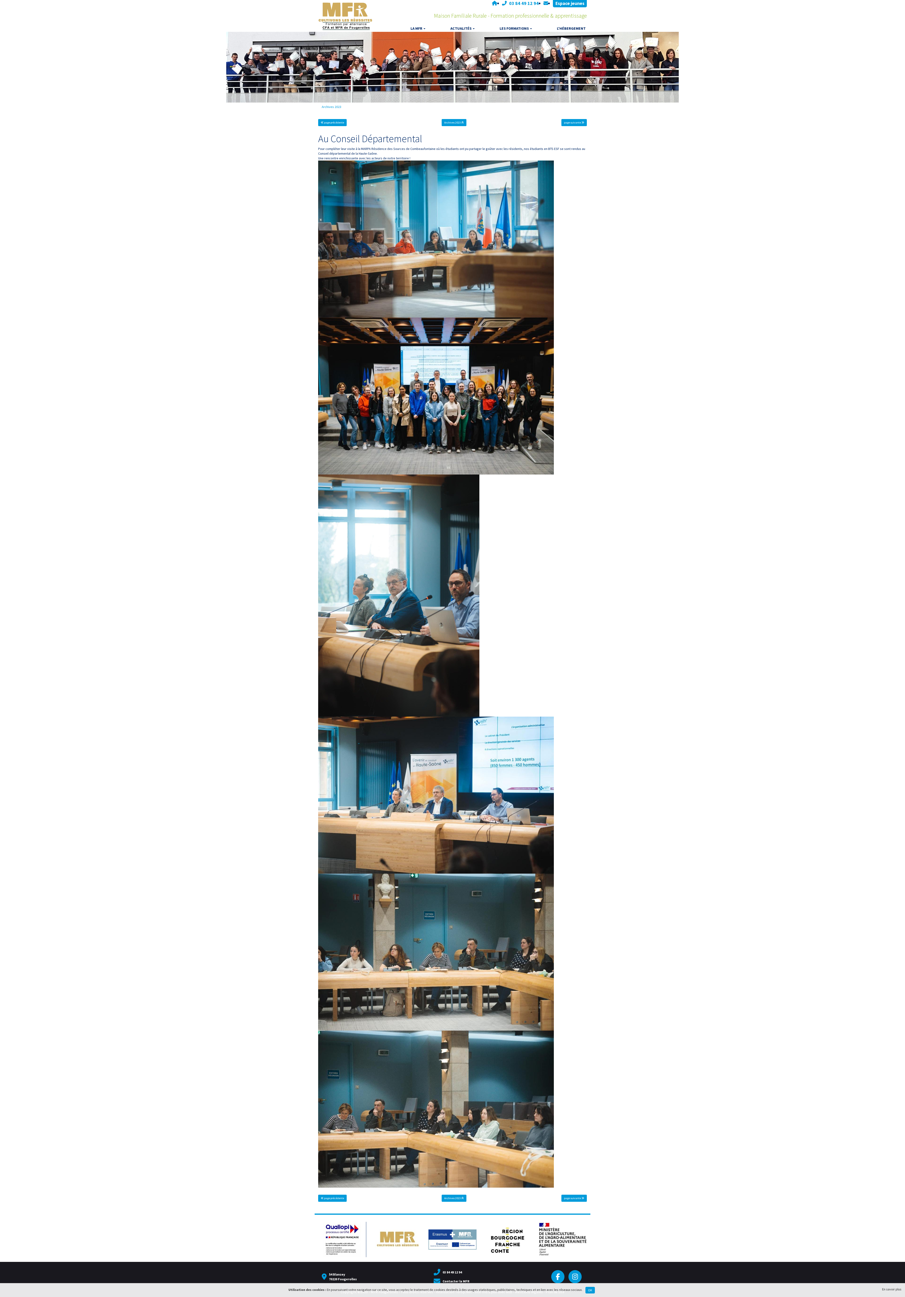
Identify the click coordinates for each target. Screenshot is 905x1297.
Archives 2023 (331, 107)
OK (590, 1290)
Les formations (514, 28)
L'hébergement (571, 28)
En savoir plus (891, 1289)
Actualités (461, 28)
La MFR (416, 28)
